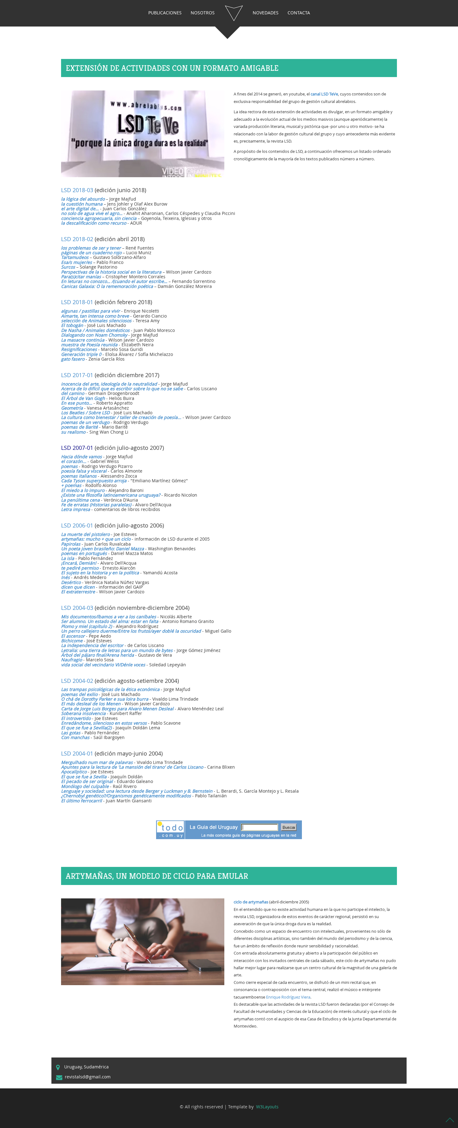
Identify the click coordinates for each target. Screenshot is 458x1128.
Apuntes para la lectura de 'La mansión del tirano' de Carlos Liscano (132, 767)
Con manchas (75, 737)
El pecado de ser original (87, 781)
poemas (69, 466)
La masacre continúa (82, 340)
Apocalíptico (74, 772)
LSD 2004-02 (77, 680)
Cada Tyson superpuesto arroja (93, 481)
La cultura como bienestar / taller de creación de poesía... (121, 417)
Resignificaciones (79, 349)
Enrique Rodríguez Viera (288, 997)
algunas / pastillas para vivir (90, 311)
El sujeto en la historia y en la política (100, 573)
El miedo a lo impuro (82, 490)
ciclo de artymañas (251, 902)
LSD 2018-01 (77, 302)
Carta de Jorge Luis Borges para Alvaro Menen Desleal (117, 709)
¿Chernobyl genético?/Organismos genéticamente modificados (126, 796)
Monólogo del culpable (85, 786)
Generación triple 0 (81, 354)
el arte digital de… (80, 209)
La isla (67, 558)
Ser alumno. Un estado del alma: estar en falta (109, 621)
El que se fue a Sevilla (84, 777)
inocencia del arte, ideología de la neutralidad (109, 384)
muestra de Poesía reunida (89, 345)
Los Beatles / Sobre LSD (85, 413)
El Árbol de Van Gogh (83, 398)
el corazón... (73, 461)
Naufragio (71, 660)
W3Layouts (267, 1107)
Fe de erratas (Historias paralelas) (96, 505)
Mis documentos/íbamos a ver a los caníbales (108, 617)
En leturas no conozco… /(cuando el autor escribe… (114, 281)
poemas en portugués (84, 553)
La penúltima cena (80, 500)
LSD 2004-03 (77, 607)
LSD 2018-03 (77, 190)
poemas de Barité (79, 427)
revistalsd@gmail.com (88, 1077)
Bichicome (72, 641)
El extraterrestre (78, 592)
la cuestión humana (82, 204)
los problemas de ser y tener (91, 248)
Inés (65, 577)
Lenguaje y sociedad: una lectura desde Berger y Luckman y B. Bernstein (136, 791)
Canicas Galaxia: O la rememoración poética (107, 286)
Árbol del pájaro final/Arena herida (97, 655)
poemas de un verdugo (85, 422)
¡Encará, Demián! (78, 563)
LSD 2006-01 (77, 525)
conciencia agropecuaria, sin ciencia (98, 218)
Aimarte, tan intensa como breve (95, 316)
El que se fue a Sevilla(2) (86, 728)
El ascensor (73, 636)
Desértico (71, 582)
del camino (72, 393)
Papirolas (70, 544)
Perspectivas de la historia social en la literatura (111, 272)
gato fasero (72, 359)
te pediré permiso (79, 568)
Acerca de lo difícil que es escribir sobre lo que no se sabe (122, 388)
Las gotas (70, 733)
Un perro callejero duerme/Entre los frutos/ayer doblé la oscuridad (131, 631)
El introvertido (76, 718)
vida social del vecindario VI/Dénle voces (103, 665)
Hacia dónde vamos (81, 456)
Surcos (68, 267)
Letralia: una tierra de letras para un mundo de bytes (117, 650)
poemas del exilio (79, 694)
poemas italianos (79, 476)
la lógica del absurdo (83, 199)
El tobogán (72, 325)
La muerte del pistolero (85, 534)
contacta (299, 13)
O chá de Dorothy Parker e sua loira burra (104, 699)
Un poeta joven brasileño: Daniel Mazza (102, 549)
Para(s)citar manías (81, 277)
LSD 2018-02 (77, 239)
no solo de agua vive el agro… (91, 213)
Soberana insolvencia (83, 713)
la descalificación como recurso (93, 223)
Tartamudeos (74, 257)
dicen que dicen (78, 587)
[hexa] (233, 13)
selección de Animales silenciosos (96, 320)
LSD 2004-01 (77, 753)
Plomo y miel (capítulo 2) (86, 626)
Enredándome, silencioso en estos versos (104, 723)
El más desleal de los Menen (91, 704)
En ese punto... (76, 403)
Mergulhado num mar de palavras (97, 762)
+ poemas (71, 485)
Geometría (72, 408)
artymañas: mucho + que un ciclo (96, 539)
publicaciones (165, 13)
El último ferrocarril (81, 801)
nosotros (203, 13)
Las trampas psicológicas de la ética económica (110, 689)
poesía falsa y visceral (84, 471)
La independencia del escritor (92, 645)
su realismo (73, 432)
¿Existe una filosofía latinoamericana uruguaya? (110, 495)
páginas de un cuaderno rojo (91, 252)
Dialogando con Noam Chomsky (94, 335)
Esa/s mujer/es (76, 262)
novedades (266, 13)
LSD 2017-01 (77, 375)
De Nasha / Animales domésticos (95, 330)
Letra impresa (75, 509)
